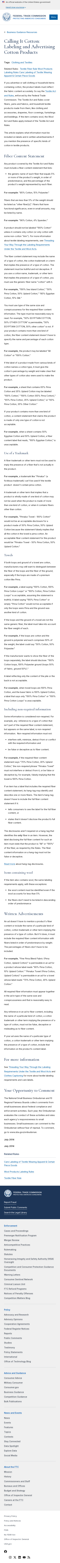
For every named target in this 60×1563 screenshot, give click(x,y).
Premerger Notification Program (20, 1235)
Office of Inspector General (18, 1495)
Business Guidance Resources (22, 32)
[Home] (25, 20)
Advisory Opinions (13, 1319)
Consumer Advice (13, 1378)
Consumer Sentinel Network (18, 1279)
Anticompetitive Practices (17, 1245)
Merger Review (11, 1240)
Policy (7, 1310)
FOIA (6, 1530)
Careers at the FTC (13, 1500)
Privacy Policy (10, 1516)
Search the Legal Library (15, 1212)
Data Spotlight (11, 1446)
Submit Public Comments (15, 1207)
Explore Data (10, 1451)
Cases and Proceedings (16, 1231)
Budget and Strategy (14, 1490)
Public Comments (13, 1338)
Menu (53, 17)
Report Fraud (10, 1202)
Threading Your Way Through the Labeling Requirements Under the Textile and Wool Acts (29, 244)
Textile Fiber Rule (28, 69)
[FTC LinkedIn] (19, 1557)
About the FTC (11, 1467)
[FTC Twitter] (14, 1557)
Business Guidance (14, 1392)
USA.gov (8, 1544)
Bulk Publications (13, 1401)
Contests (8, 1437)
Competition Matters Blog (17, 1298)
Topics (7, 1432)
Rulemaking (10, 1249)
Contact (8, 1505)
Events (7, 1422)
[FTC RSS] (28, 1557)
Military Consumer (13, 1383)
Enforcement (10, 1226)
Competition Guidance (15, 1397)
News (7, 1418)
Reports (8, 1333)
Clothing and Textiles (22, 62)
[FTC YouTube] (24, 1557)
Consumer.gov (11, 1387)
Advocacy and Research (16, 1315)
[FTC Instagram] (10, 1557)
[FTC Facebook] (5, 1552)
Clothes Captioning (13, 1075)
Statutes (8, 1254)
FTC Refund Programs (15, 1289)
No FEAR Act (9, 1535)
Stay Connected (12, 1441)
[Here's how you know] (26, 5)
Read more (9, 864)
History (7, 1476)
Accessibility (9, 1525)
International (10, 1357)
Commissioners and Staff (17, 1481)
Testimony (9, 1347)
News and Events (13, 1413)
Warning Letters (12, 1275)
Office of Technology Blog (17, 1361)
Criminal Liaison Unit (14, 1284)
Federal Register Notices (16, 1329)
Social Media (10, 1455)
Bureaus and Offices (14, 1486)
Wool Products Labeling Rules (19, 1171)
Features (8, 1427)
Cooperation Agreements (17, 1324)
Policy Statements (13, 1352)
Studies (8, 1343)
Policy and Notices (12, 1521)
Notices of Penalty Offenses (18, 1293)
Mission (8, 1472)
